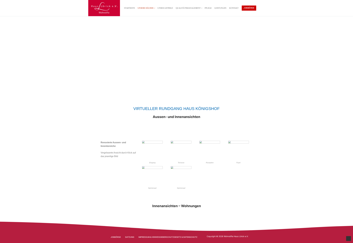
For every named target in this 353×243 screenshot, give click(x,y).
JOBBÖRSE (249, 8)
